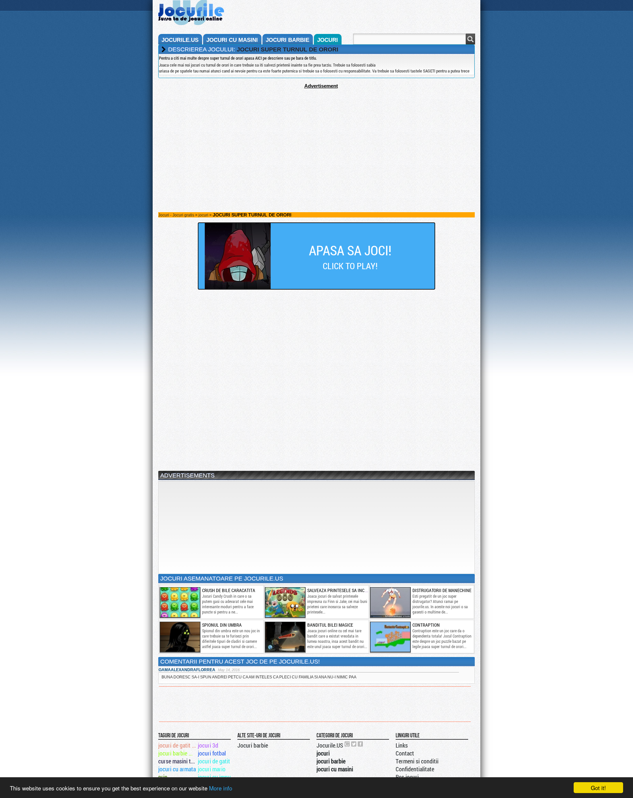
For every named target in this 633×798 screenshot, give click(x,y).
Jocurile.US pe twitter (354, 744)
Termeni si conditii (417, 761)
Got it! (598, 788)
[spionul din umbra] (179, 637)
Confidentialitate (415, 769)
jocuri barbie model (177, 753)
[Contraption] (390, 637)
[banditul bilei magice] (285, 637)
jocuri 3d (208, 745)
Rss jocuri (407, 777)
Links (402, 745)
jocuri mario (212, 769)
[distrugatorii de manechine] (390, 602)
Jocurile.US (329, 745)
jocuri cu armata (177, 769)
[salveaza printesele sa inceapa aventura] (285, 602)
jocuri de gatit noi (177, 745)
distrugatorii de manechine (441, 590)
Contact (405, 753)
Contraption (426, 625)
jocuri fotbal (212, 753)
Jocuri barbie (252, 745)
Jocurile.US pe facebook (361, 744)
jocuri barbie (287, 40)
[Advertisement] (316, 135)
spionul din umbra (222, 625)
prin (162, 777)
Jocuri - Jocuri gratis (176, 215)
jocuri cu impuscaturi (217, 777)
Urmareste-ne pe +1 (347, 744)
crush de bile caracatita (228, 590)
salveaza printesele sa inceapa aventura (351, 590)
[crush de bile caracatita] (179, 602)
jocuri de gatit (214, 761)
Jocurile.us (180, 40)
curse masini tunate (177, 761)
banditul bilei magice (330, 625)
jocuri (327, 40)
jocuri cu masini (232, 40)
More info (220, 788)
